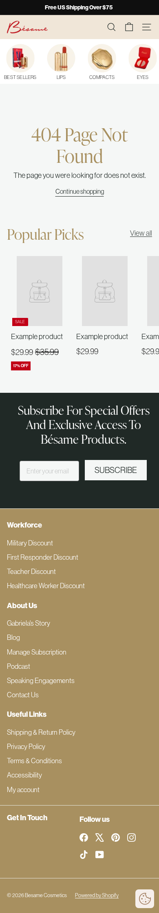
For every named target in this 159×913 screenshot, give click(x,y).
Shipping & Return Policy (41, 732)
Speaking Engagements (41, 681)
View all (141, 233)
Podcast (18, 666)
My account (23, 790)
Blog (13, 637)
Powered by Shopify (97, 895)
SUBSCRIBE (116, 470)
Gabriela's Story (28, 623)
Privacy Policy (26, 746)
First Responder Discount (42, 557)
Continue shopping (79, 191)
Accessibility (24, 775)
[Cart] (129, 27)
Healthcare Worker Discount (46, 586)
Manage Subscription (36, 652)
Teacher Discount (31, 571)
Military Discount (30, 543)
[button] (144, 898)
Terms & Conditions (34, 761)
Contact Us (23, 695)
